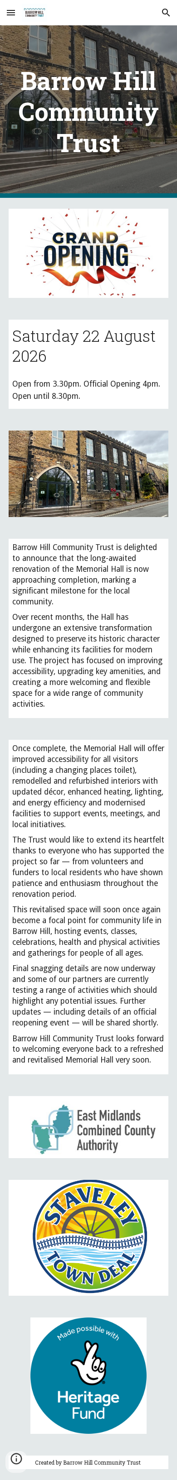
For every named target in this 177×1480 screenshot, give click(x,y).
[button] (11, 12)
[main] (88, 112)
